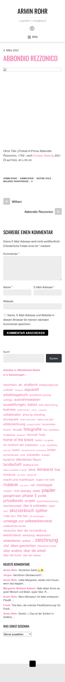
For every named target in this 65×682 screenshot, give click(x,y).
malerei (8, 181)
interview (7, 450)
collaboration (12, 414)
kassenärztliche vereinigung (33, 450)
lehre (32, 469)
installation (52, 445)
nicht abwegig (22, 491)
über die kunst (12, 555)
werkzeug (29, 535)
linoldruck (9, 474)
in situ (42, 445)
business (9, 409)
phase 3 (29, 495)
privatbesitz (13, 500)
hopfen (39, 440)
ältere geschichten (23, 545)
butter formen (23, 409)
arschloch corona (40, 395)
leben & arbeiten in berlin (15, 470)
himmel (32, 434)
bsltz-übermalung (48, 404)
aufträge (7, 399)
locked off (31, 474)
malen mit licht (45, 479)
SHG (5, 511)
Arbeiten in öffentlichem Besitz (21, 370)
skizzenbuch (22, 510)
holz (48, 178)
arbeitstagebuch (15, 394)
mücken (7, 491)
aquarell (31, 389)
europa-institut (33, 424)
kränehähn (33, 455)
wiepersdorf (43, 535)
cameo (34, 409)
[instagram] (32, 28)
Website (8, 301)
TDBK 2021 (9, 516)
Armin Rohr (10, 178)
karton (16, 450)
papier (49, 490)
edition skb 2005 (28, 419)
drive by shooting (34, 414)
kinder (51, 450)
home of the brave (18, 439)
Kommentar (11, 254)
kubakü (46, 455)
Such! (6, 351)
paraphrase (21, 181)
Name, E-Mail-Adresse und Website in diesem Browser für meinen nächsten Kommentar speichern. (28, 319)
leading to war (31, 464)
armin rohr (27, 178)
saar (52, 505)
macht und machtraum (18, 479)
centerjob (42, 409)
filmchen (7, 429)
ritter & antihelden (35, 505)
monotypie (44, 484)
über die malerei (32, 555)
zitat (6, 545)
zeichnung (46, 539)
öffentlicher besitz (47, 546)
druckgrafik (11, 419)
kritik (22, 455)
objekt (36, 491)
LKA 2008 (21, 475)
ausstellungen (14, 404)
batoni (40, 178)
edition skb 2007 (45, 419)
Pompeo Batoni (42, 155)
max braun (24, 485)
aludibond (30, 384)
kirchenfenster (11, 455)
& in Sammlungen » (15, 374)
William (14, 201)
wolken (26, 541)
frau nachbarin (51, 429)
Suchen (54, 358)
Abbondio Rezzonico (30, 58)
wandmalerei (12, 535)
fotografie (33, 429)
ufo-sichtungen (36, 516)
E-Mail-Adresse (44, 287)
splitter (42, 510)
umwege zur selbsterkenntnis (27, 521)
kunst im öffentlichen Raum (22, 459)
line (57, 469)
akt (20, 384)
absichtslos (10, 384)
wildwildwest (11, 540)
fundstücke (9, 435)
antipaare (19, 390)
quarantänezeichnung (47, 501)
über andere (12, 550)
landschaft (12, 464)
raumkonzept (12, 505)
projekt (30, 500)
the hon (23, 516)
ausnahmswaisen (27, 399)
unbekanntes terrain (14, 526)
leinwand (45, 469)
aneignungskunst (48, 384)
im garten (49, 440)
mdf (32, 485)
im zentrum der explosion (20, 444)
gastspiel (21, 434)
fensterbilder (49, 424)
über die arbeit (35, 550)
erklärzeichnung (14, 424)
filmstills (17, 429)
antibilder (8, 390)
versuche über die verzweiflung (24, 530)
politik (42, 495)
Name (7, 287)
